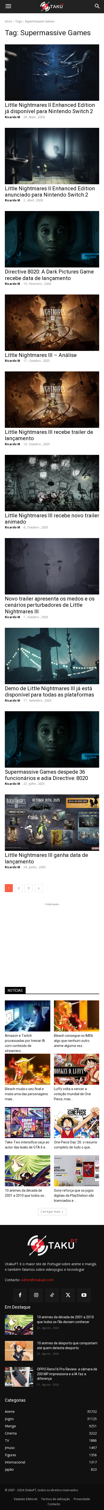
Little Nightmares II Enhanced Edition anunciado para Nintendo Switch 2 (50, 191)
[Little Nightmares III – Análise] (52, 322)
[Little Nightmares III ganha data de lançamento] (52, 822)
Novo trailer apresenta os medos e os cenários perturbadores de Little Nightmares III (50, 605)
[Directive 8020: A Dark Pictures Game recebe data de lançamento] (52, 239)
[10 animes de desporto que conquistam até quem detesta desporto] (19, 1351)
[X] (68, 1295)
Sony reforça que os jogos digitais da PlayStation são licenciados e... (74, 1196)
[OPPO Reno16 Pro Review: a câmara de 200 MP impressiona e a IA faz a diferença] (19, 1377)
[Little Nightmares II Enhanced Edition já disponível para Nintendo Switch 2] (52, 72)
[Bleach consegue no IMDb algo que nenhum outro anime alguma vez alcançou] (76, 1016)
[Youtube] (84, 1295)
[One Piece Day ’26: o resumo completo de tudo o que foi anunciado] (76, 1122)
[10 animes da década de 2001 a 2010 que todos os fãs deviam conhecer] (27, 1170)
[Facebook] (20, 1295)
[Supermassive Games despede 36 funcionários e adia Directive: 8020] (52, 739)
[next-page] (39, 888)
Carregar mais (50, 1211)
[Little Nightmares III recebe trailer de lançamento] (52, 399)
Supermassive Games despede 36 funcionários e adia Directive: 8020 (46, 775)
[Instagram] (36, 1295)
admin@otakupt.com (37, 1280)
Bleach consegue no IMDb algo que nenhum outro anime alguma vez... (73, 1041)
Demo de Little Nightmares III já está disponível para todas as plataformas (49, 691)
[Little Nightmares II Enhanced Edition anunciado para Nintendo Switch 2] (52, 156)
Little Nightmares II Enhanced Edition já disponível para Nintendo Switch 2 (50, 108)
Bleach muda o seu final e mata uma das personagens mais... (26, 1094)
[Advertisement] (52, 937)
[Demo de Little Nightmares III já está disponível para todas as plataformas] (52, 656)
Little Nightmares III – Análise (41, 355)
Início (8, 21)
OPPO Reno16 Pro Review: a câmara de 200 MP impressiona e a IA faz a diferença (67, 1373)
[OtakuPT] (52, 6)
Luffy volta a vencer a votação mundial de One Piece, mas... (72, 1094)
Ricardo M (12, 117)
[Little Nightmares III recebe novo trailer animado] (52, 483)
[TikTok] (52, 1295)
